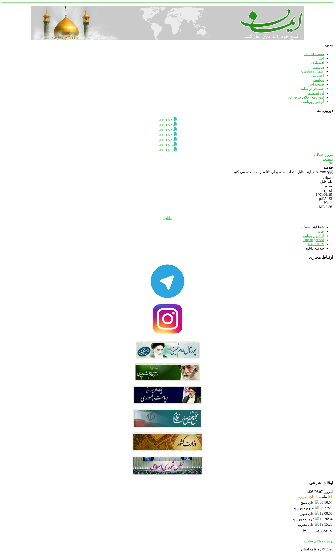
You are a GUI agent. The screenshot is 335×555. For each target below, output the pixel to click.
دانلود (168, 218)
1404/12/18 (165, 150)
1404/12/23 (165, 140)
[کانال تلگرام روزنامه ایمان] (167, 297)
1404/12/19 (165, 145)
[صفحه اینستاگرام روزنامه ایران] (167, 336)
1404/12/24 (165, 135)
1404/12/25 (165, 130)
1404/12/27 (165, 120)
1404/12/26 (165, 125)
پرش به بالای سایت (318, 541)
